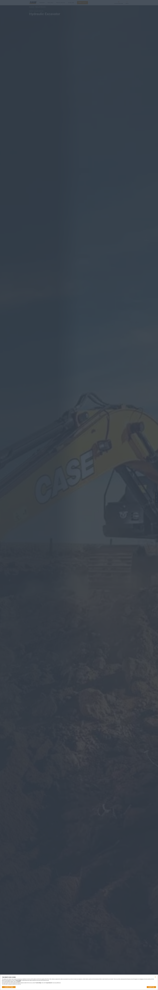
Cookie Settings (9, 987)
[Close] (155, 977)
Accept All (151, 987)
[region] (79, 982)
